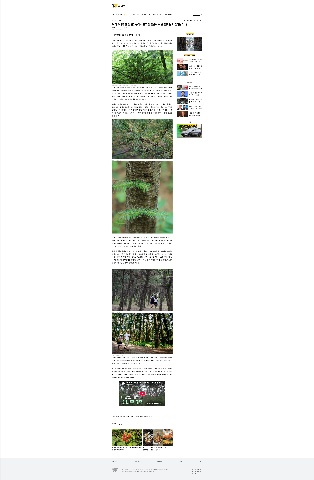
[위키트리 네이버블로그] (198, 471)
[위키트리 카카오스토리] (192, 471)
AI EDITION (160, 15)
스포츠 (130, 15)
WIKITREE (114, 461)
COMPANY (137, 461)
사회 (134, 15)
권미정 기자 (115, 27)
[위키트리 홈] (115, 8)
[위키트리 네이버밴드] (192, 473)
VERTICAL (159, 461)
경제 (117, 15)
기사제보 (114, 424)
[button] (184, 20)
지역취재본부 (168, 15)
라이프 (125, 15)
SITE (180, 461)
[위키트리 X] (195, 469)
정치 (138, 15)
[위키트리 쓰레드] (200, 469)
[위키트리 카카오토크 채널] (195, 471)
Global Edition (152, 15)
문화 (141, 15)
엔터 (121, 15)
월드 (145, 15)
